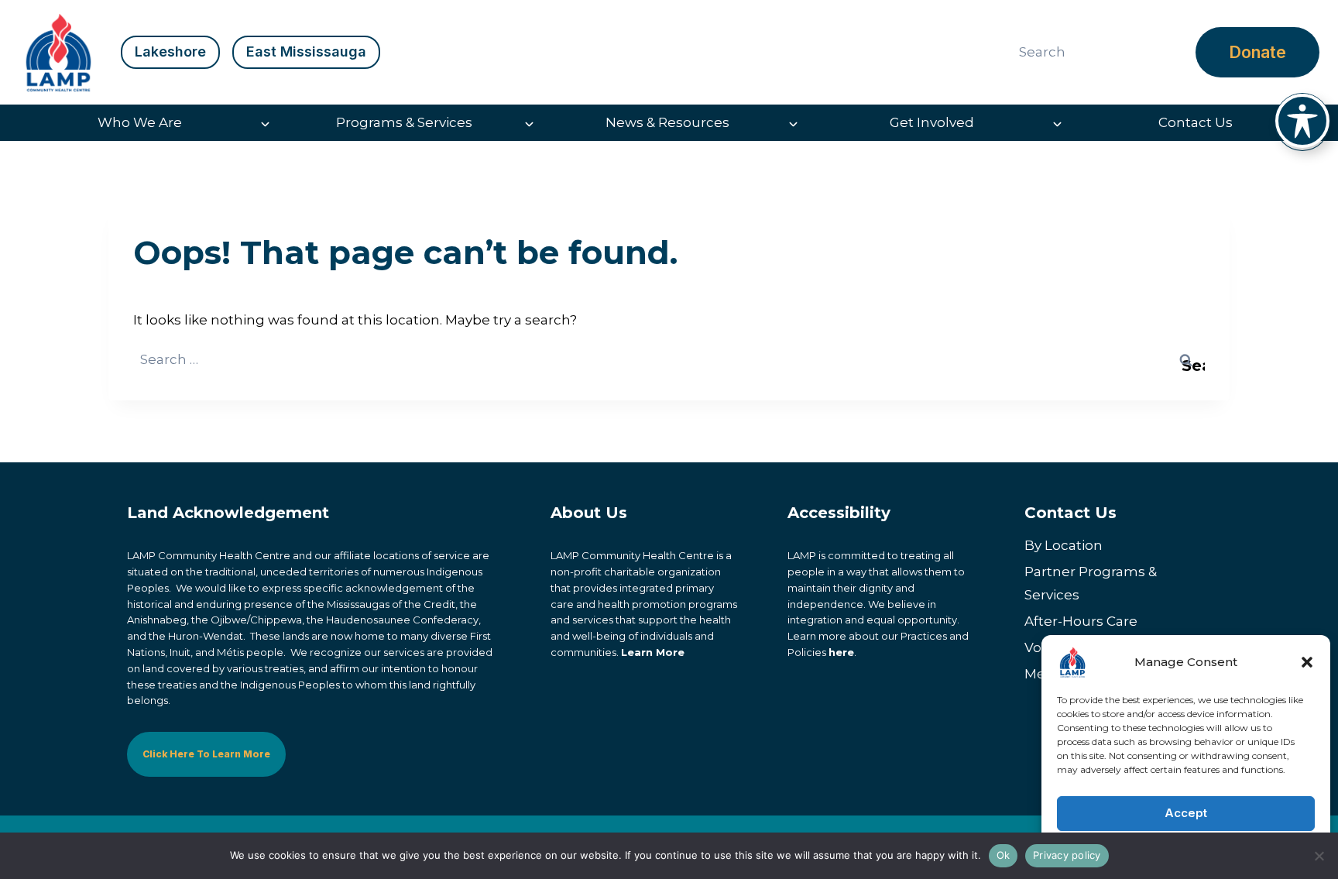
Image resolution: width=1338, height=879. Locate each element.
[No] (1318, 856)
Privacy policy (1067, 855)
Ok (1003, 855)
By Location (1063, 545)
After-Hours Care (1080, 621)
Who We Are (140, 122)
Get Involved (932, 122)
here (841, 652)
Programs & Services (404, 122)
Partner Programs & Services (1090, 583)
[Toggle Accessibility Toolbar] (1302, 121)
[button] (1307, 662)
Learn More (652, 652)
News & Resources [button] (667, 122)
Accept (1186, 812)
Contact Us (1195, 122)
